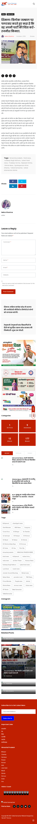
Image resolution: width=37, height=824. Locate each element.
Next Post (7, 321)
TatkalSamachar (7, 593)
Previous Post (12, 303)
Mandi (3, 770)
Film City (21, 548)
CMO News (17, 527)
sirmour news (18, 585)
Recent (7, 453)
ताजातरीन (3, 729)
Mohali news (25, 573)
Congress (27, 527)
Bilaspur (3, 752)
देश (2, 731)
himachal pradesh (16, 158)
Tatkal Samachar (16, 168)
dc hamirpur (6, 536)
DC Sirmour (22, 544)
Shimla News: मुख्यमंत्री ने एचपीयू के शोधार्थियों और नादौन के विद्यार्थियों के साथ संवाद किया (23, 481)
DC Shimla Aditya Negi (9, 544)
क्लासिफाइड (4, 742)
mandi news (16, 569)
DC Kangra (17, 536)
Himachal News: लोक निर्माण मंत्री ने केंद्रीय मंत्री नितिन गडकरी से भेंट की (23, 507)
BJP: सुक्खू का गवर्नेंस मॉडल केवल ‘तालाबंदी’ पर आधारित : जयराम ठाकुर (23, 497)
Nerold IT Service (6, 818)
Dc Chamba (26, 531)
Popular (18, 453)
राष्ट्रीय (3, 739)
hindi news (27, 158)
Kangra (3, 760)
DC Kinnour (26, 536)
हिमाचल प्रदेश (10, 14)
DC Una (14, 548)
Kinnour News (29, 560)
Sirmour (3, 776)
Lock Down (6, 569)
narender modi (18, 577)
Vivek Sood (17, 464)
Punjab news (18, 581)
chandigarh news (18, 523)
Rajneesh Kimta (26, 163)
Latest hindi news (25, 564)
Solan (3, 779)
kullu (2, 765)
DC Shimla (24, 540)
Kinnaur (3, 762)
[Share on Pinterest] (14, 75)
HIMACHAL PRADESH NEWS (25, 552)
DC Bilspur (16, 531)
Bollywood (6, 523)
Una (2, 781)
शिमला (3, 14)
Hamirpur (4, 757)
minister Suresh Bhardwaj (10, 573)
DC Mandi (5, 540)
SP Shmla (5, 589)
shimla (28, 581)
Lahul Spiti (4, 768)
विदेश (2, 734)
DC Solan (5, 548)
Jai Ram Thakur (17, 560)
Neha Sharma (7, 212)
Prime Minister (7, 581)
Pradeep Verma (14, 163)
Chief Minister (7, 527)
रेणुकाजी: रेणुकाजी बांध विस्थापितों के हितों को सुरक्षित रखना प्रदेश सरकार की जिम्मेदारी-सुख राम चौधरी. (18, 327)
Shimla (3, 773)
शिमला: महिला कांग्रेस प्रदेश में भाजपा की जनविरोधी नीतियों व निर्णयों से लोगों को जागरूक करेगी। (18, 309)
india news (6, 560)
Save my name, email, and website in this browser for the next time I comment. (18, 284)
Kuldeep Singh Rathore (12, 160)
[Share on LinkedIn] (10, 75)
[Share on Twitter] (6, 75)
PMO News (29, 577)
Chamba (3, 754)
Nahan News (6, 577)
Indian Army (26, 556)
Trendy (29, 453)
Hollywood (16, 556)
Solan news (29, 585)
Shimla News (8, 165)
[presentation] (30, 415)
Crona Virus (6, 531)
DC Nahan (15, 540)
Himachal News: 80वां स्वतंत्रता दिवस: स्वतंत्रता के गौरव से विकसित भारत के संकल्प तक (23, 460)
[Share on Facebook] (2, 75)
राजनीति (3, 737)
